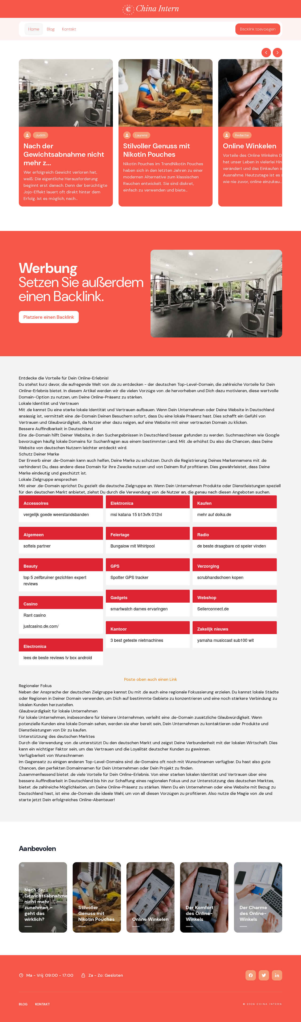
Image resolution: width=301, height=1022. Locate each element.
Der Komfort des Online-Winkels (200, 913)
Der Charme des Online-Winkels (253, 913)
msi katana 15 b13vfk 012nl (136, 514)
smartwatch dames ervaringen (139, 608)
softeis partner (37, 546)
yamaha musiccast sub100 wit (225, 640)
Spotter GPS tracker (129, 577)
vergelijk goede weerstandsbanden (56, 514)
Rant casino (35, 615)
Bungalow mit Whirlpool (133, 546)
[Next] (277, 52)
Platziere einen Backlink (49, 317)
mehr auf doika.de (214, 514)
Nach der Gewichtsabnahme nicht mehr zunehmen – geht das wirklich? (46, 904)
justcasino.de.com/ (41, 626)
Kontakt (69, 29)
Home (33, 29)
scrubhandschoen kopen (220, 577)
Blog (51, 29)
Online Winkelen (249, 145)
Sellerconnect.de (213, 608)
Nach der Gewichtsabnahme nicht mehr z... (64, 154)
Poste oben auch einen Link (150, 679)
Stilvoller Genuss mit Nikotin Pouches (156, 150)
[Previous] (266, 52)
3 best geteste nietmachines (137, 640)
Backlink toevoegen (258, 29)
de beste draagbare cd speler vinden (231, 546)
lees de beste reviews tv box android (58, 657)
